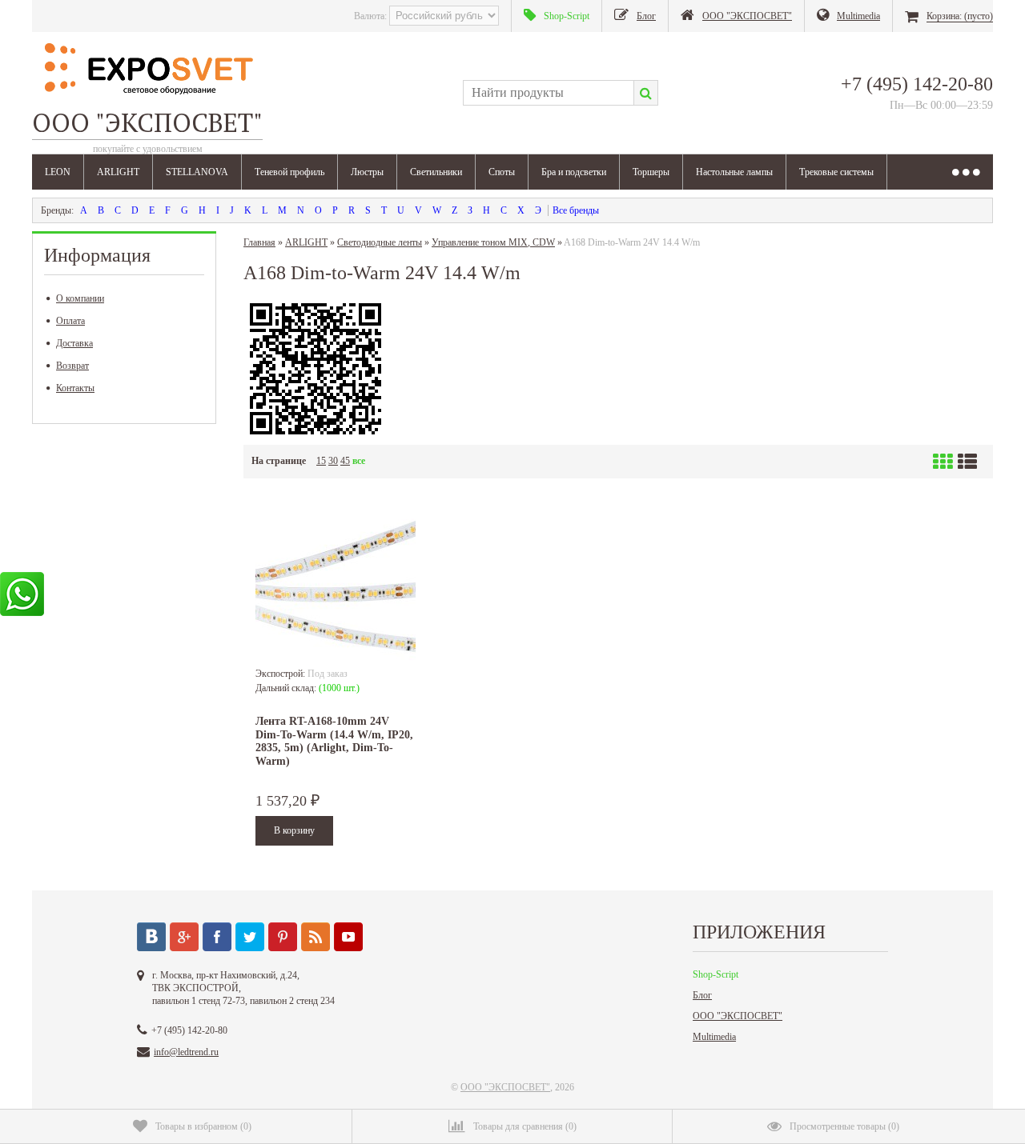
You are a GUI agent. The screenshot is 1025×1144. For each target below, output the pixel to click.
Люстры (367, 172)
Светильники (436, 172)
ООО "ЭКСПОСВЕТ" (737, 1016)
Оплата (70, 320)
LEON (57, 172)
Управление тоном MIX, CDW (493, 242)
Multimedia (714, 1036)
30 (333, 460)
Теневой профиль (289, 172)
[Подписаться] (315, 936)
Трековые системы (836, 172)
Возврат (72, 365)
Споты (501, 172)
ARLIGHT (118, 172)
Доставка (74, 343)
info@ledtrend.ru (186, 1052)
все (358, 460)
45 (345, 460)
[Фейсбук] (217, 936)
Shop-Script (715, 974)
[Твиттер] (249, 936)
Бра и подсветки (573, 172)
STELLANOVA (197, 172)
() (203, 1126)
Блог (702, 995)
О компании (80, 298)
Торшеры (651, 172)
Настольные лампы (734, 172)
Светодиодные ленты (379, 242)
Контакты (75, 388)
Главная (259, 242)
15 (321, 460)
